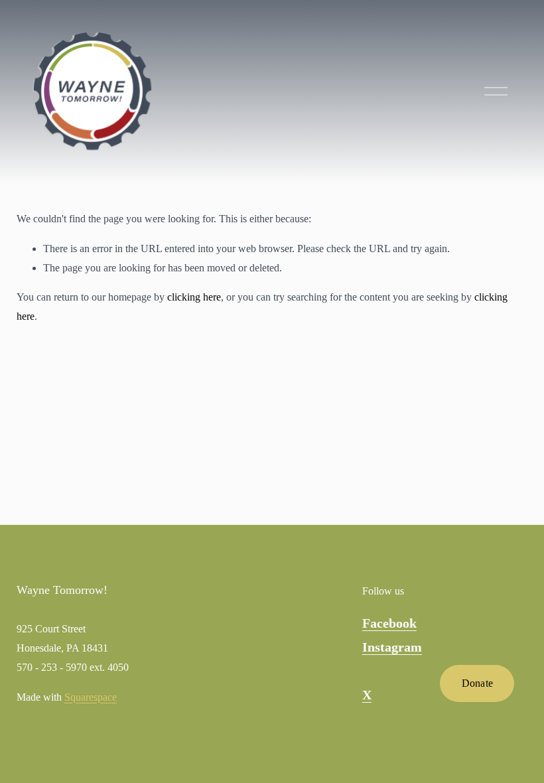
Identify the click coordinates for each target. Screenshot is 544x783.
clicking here (194, 297)
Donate (478, 683)
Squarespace (90, 697)
